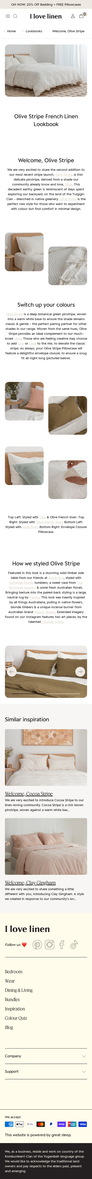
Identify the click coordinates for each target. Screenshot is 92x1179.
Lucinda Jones (52, 622)
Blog (9, 1027)
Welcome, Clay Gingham (30, 883)
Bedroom (13, 971)
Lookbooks (34, 31)
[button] (83, 16)
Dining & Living (19, 990)
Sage (32, 343)
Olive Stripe (63, 174)
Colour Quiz (16, 1018)
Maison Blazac (44, 612)
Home (11, 31)
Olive (68, 184)
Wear (10, 981)
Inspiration (15, 1008)
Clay (21, 343)
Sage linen (30, 527)
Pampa (34, 597)
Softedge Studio (22, 582)
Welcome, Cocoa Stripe (29, 794)
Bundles (12, 999)
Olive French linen (49, 522)
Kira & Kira (56, 578)
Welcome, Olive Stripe (68, 31)
